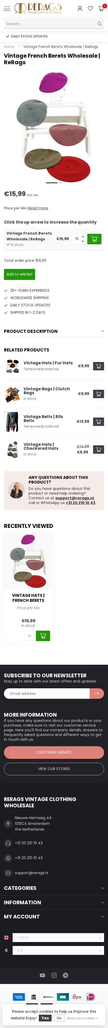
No (59, 1018)
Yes (45, 1018)
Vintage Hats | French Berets (28, 598)
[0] (101, 8)
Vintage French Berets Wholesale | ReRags (60, 46)
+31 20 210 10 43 (80, 502)
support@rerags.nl (74, 498)
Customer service (54, 752)
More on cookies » (82, 1018)
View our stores (54, 768)
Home (9, 46)
